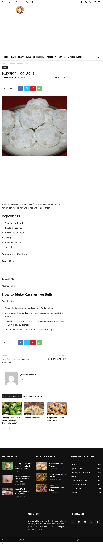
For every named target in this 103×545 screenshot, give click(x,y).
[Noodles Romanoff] (34, 408)
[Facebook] (81, 2)
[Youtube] (99, 2)
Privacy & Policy (78, 540)
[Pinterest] (33, 88)
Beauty (21, 57)
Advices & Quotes (75, 57)
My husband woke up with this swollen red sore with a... (22, 478)
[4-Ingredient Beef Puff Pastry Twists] (57, 408)
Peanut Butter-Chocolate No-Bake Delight (56, 487)
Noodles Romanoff (32, 418)
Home (5, 57)
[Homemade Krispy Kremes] (41, 466)
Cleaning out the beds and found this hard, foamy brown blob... (23, 466)
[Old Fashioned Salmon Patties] (41, 477)
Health (13, 57)
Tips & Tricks (60, 57)
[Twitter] (86, 2)
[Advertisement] (51, 33)
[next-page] (8, 428)
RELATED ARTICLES (11, 396)
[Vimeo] (90, 2)
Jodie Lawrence (10, 77)
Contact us (91, 540)
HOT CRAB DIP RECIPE (57, 359)
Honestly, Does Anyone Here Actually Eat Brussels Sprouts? (11, 420)
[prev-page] (3, 428)
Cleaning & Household (35, 57)
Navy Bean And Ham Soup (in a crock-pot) (15, 360)
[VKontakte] (95, 2)
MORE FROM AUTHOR (32, 396)
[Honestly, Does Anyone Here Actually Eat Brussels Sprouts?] (12, 408)
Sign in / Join (30, 2)
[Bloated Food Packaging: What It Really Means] (7, 491)
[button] (98, 57)
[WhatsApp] (39, 88)
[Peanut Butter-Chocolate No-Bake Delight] (41, 488)
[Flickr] (23, 380)
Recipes (50, 57)
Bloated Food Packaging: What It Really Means (22, 491)
